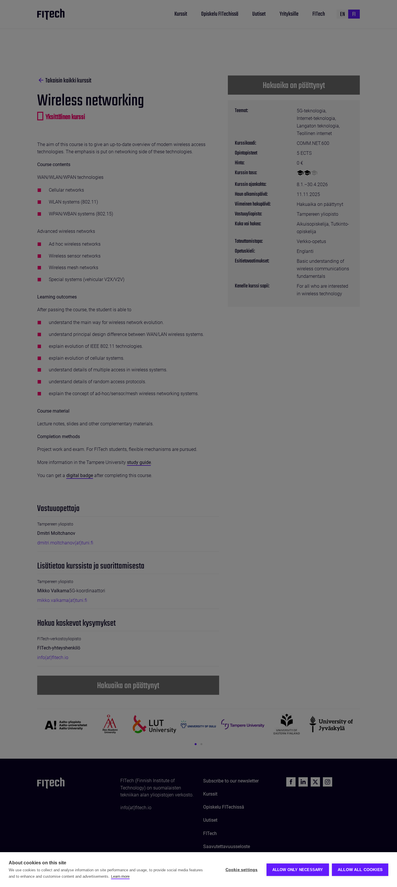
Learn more (120, 876)
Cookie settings (242, 870)
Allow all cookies (360, 870)
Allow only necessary (297, 870)
